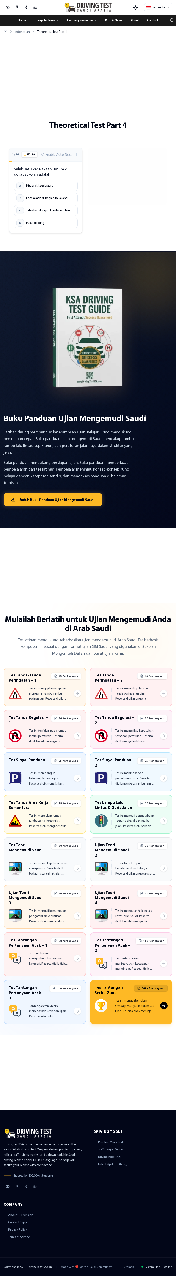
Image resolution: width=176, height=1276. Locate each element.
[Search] (172, 20)
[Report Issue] (78, 154)
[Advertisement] (88, 75)
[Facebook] (26, 7)
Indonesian (22, 32)
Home (22, 20)
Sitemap (129, 1266)
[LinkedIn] (35, 7)
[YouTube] (8, 7)
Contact (152, 20)
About (134, 20)
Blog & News (113, 20)
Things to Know (44, 20)
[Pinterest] (17, 7)
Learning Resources (80, 20)
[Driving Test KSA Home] (88, 7)
